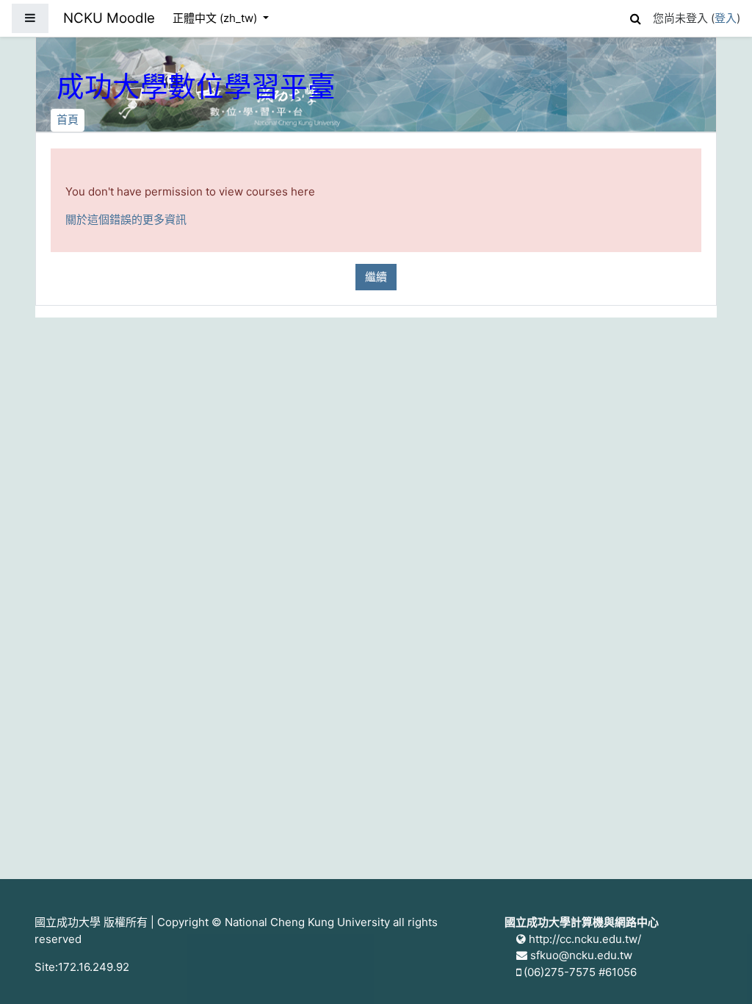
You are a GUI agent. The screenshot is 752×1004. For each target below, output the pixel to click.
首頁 (68, 119)
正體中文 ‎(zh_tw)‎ (216, 18)
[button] (635, 16)
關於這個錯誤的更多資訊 (126, 219)
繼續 (376, 277)
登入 (726, 18)
